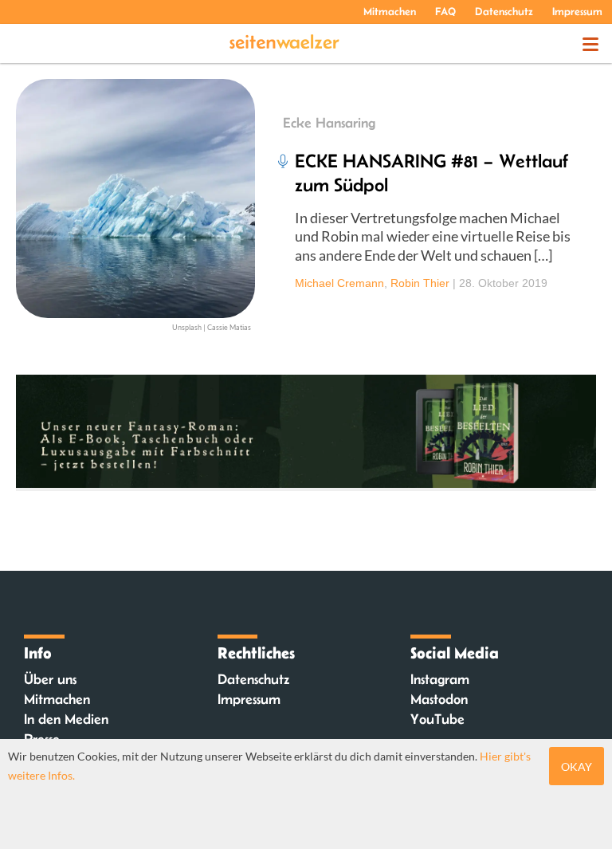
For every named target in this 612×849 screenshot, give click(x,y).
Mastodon (439, 699)
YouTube (437, 719)
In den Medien (66, 719)
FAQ (445, 11)
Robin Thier (419, 283)
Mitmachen (389, 11)
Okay (576, 766)
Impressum (577, 11)
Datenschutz (504, 11)
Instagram (439, 679)
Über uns (50, 679)
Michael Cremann (339, 283)
